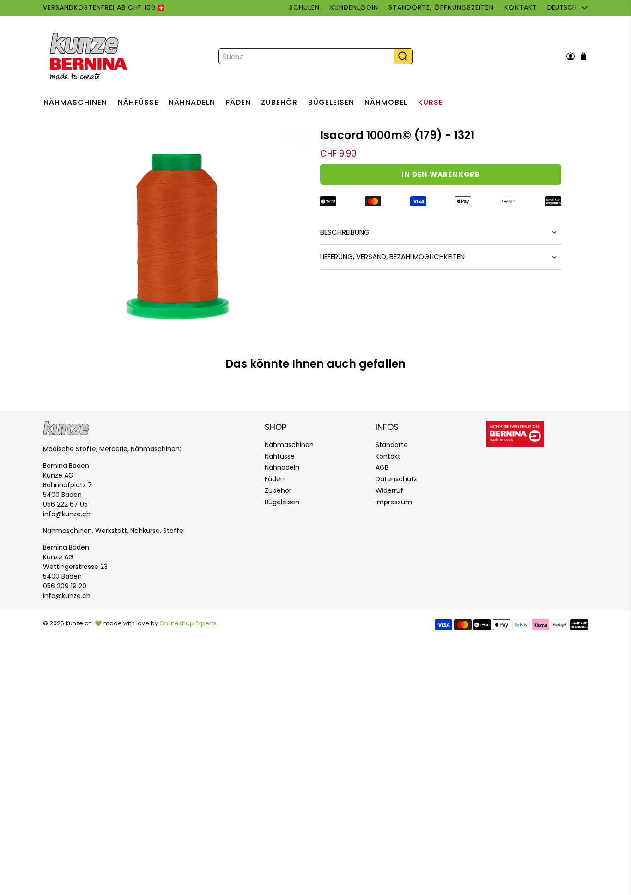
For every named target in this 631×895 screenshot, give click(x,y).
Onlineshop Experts (188, 623)
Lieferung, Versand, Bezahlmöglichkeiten (392, 256)
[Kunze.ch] (89, 56)
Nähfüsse (138, 102)
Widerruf (389, 490)
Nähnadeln (192, 102)
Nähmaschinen (75, 102)
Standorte (392, 444)
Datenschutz (396, 479)
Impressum (394, 502)
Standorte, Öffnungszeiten (441, 7)
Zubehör (279, 102)
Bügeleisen (331, 102)
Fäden (238, 102)
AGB (382, 467)
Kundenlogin (354, 7)
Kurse (430, 102)
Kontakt (520, 7)
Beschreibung (345, 232)
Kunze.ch (79, 623)
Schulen (304, 7)
